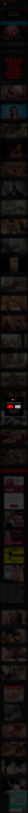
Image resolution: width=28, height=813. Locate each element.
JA (10, 406)
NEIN (17, 406)
